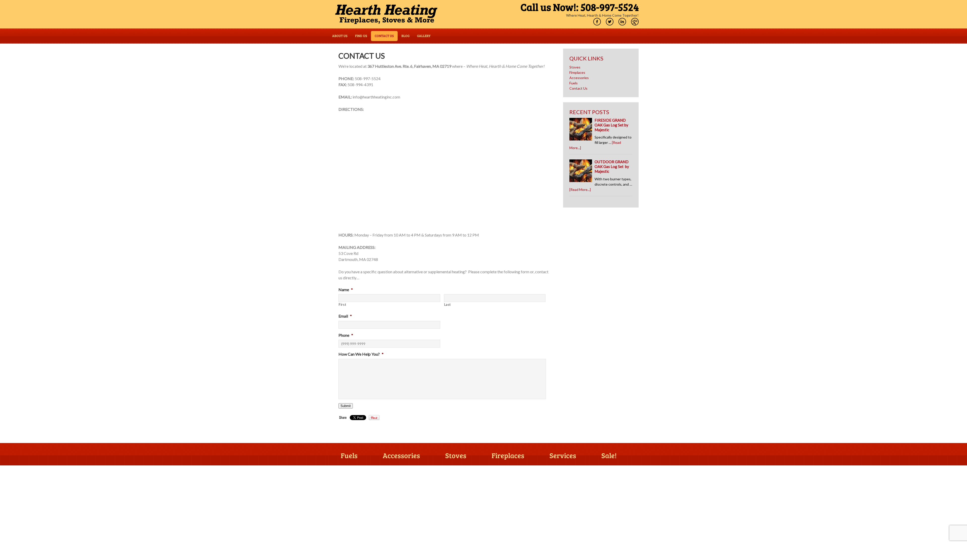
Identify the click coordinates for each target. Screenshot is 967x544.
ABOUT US (340, 36)
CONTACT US (384, 36)
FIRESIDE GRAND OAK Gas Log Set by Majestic (611, 125)
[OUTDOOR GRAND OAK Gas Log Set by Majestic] (582, 172)
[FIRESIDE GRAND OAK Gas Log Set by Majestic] (582, 130)
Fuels (573, 83)
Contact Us (578, 88)
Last (447, 304)
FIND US (361, 36)
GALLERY (423, 36)
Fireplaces (577, 72)
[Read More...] (580, 189)
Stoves (574, 67)
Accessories (579, 78)
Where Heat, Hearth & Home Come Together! (602, 15)
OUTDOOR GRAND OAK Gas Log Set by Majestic (612, 166)
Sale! (609, 456)
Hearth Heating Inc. (386, 14)
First (342, 304)
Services (562, 456)
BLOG (405, 36)
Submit (345, 406)
